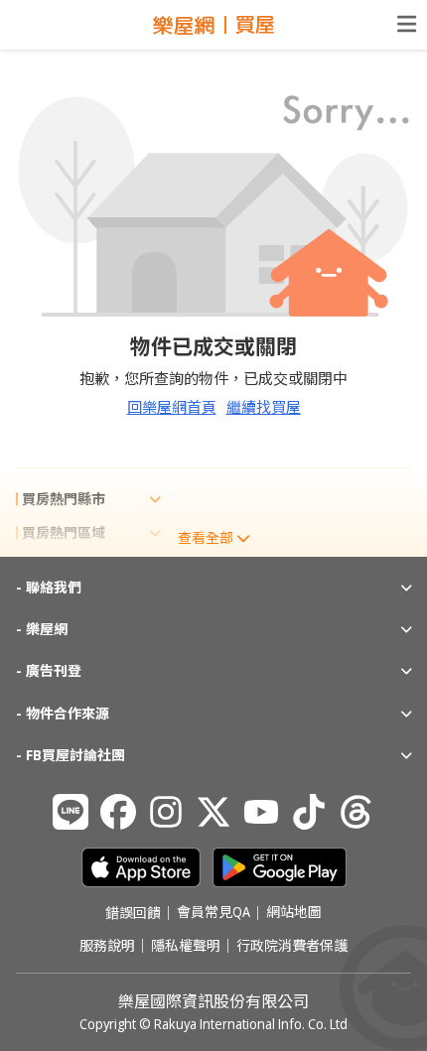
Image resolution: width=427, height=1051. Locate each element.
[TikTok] (309, 812)
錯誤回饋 (133, 913)
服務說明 (107, 946)
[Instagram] (166, 812)
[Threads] (356, 812)
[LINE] (70, 812)
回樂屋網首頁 (171, 407)
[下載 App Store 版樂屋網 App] (141, 867)
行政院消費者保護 (292, 946)
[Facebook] (118, 812)
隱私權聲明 (185, 946)
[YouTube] (261, 812)
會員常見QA (213, 913)
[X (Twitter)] (213, 812)
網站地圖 (294, 913)
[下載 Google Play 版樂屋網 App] (280, 867)
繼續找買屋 (263, 407)
